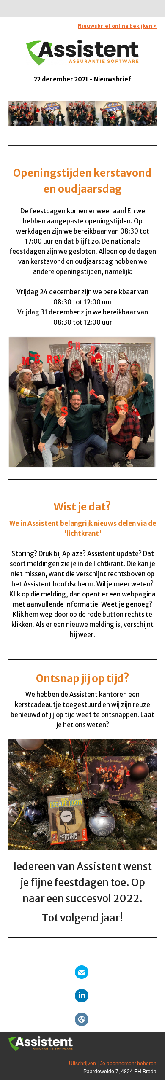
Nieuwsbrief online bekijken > (117, 26)
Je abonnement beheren (128, 1064)
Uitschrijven (82, 1064)
